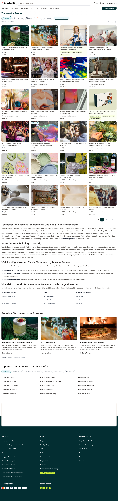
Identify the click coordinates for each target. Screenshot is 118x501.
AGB (41, 449)
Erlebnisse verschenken (9, 441)
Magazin (44, 8)
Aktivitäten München (47, 377)
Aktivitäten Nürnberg (9, 389)
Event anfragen (109, 8)
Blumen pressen (6, 453)
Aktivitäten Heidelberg (48, 394)
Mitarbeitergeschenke (69, 239)
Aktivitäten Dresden (47, 389)
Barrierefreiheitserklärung (49, 469)
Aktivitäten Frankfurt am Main (51, 381)
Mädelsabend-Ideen (8, 465)
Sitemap (43, 465)
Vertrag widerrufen (47, 473)
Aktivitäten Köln (84, 377)
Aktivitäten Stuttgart (85, 381)
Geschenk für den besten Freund (12, 477)
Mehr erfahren (6, 353)
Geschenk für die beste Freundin (12, 473)
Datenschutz (44, 453)
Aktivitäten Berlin (7, 377)
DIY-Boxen (24, 8)
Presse (81, 453)
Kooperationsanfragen (86, 445)
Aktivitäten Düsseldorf (9, 385)
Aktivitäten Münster (8, 394)
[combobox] (54, 3)
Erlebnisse (4, 8)
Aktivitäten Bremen (85, 389)
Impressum (44, 461)
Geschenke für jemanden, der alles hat (14, 445)
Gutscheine (14, 8)
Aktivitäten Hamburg (9, 381)
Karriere (82, 461)
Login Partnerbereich (86, 441)
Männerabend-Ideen (8, 469)
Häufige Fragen (45, 445)
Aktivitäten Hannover (86, 385)
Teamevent (82, 457)
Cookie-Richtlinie (46, 457)
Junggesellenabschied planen (11, 457)
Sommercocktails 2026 (9, 449)
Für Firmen (34, 8)
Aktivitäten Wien (84, 394)
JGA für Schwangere (8, 461)
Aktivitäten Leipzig (47, 385)
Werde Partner (55, 8)
